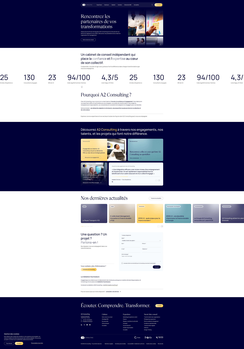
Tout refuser (9, 343)
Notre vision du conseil (88, 39)
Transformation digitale (149, 325)
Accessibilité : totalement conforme (136, 343)
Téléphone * (144, 249)
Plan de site (160, 343)
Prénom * (144, 243)
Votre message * (125, 254)
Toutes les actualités (156, 198)
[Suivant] (159, 180)
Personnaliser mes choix (37, 343)
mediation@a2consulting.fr (110, 285)
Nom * (123, 243)
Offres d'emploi (105, 323)
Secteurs (106, 5)
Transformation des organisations (152, 317)
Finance (125, 319)
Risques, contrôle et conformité (130, 321)
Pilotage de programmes (150, 319)
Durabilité (125, 329)
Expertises (99, 5)
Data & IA (146, 327)
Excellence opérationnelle (150, 323)
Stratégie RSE (105, 319)
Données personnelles (120, 343)
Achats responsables (128, 327)
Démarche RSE (127, 5)
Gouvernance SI (126, 325)
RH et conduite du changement (151, 321)
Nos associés (105, 321)
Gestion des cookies (151, 343)
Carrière (120, 5)
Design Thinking (148, 329)
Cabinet (113, 5)
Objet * (123, 238)
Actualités (136, 5)
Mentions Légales (109, 343)
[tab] (82, 226)
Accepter (19, 343)
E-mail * (123, 249)
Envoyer (158, 267)
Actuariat (125, 323)
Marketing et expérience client (130, 317)
